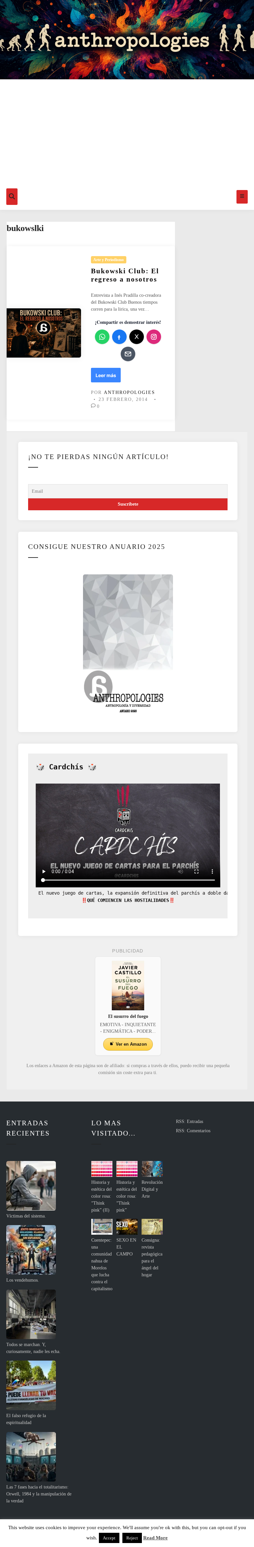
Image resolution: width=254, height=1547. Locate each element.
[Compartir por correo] (128, 354)
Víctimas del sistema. (26, 1216)
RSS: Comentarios (193, 1130)
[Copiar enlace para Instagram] (154, 336)
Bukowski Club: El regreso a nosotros (125, 275)
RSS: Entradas (189, 1121)
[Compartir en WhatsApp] (102, 336)
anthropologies (129, 392)
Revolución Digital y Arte (152, 1189)
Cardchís (66, 767)
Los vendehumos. (22, 1280)
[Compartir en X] (136, 336)
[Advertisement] (127, 134)
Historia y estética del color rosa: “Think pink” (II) (101, 1196)
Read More (155, 1537)
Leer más (106, 377)
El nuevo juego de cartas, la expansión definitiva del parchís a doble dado (135, 893)
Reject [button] (132, 1537)
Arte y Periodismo (108, 259)
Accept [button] (109, 1537)
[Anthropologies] (127, 39)
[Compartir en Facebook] (119, 336)
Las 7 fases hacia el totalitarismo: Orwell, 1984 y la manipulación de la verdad (38, 1494)
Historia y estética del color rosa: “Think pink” (126, 1196)
